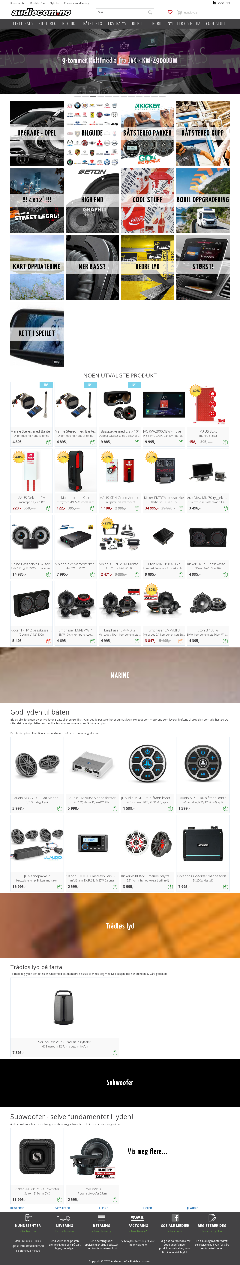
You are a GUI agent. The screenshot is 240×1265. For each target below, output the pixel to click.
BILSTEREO (48, 24)
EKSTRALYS (117, 24)
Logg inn (223, 3)
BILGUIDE (70, 24)
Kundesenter (18, 3)
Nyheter (54, 3)
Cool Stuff (216, 24)
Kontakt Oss (37, 3)
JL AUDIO (193, 1208)
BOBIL (157, 24)
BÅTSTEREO (92, 24)
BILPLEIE (139, 24)
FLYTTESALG (23, 24)
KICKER (147, 1208)
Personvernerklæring (76, 3)
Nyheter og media (184, 24)
